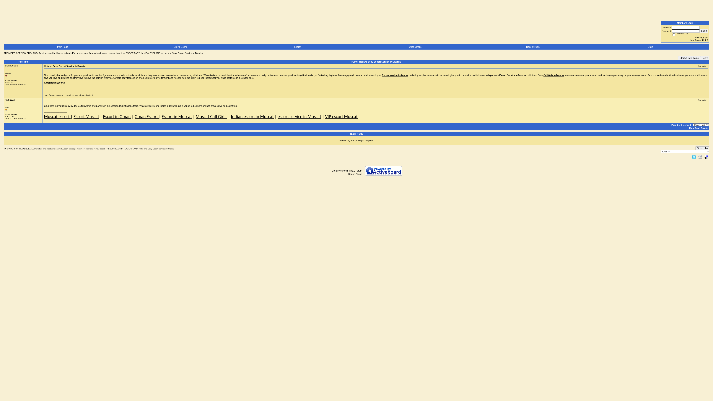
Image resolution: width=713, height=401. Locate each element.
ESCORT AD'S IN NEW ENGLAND (143, 53)
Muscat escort (57, 117)
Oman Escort (147, 117)
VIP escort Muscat (341, 117)
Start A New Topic (689, 58)
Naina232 (10, 100)
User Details (415, 47)
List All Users (180, 47)
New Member (701, 37)
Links (650, 47)
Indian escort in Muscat (252, 117)
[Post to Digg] (700, 157)
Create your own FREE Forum (347, 170)
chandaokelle (11, 65)
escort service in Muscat (299, 117)
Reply (705, 58)
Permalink (702, 66)
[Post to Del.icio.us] (706, 157)
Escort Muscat (86, 117)
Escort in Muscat (177, 117)
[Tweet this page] (694, 157)
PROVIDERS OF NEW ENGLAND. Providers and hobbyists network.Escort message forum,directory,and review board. (63, 53)
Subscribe (702, 148)
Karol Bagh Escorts (698, 128)
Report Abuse (355, 174)
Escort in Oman (117, 117)
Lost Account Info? (699, 40)
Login (704, 31)
